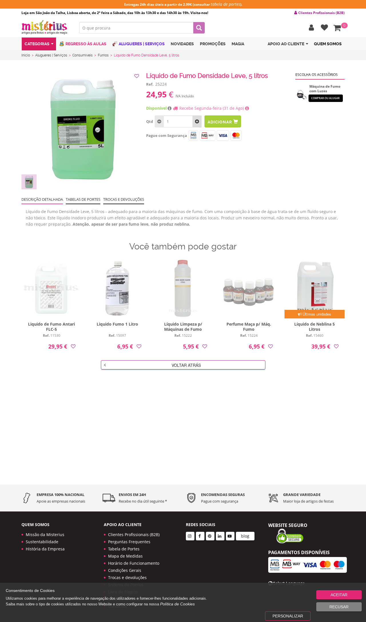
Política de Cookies (177, 604)
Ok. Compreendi (179, 135)
